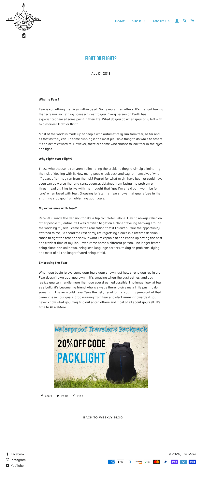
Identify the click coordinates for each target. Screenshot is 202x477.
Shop (137, 21)
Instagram (18, 459)
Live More (189, 454)
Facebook (17, 454)
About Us (161, 21)
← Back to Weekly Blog (101, 417)
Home (120, 21)
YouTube (17, 465)
